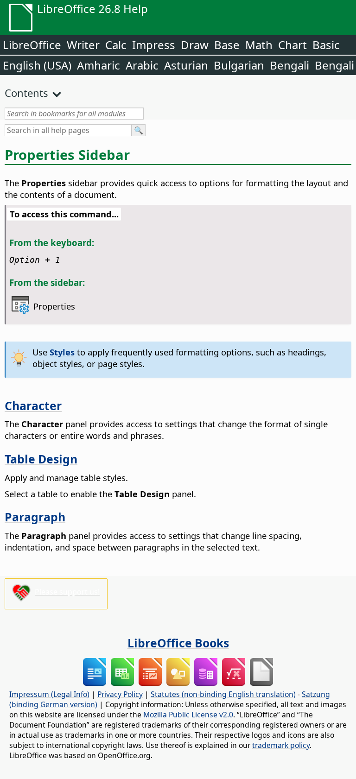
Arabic (142, 65)
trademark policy (281, 745)
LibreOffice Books (178, 643)
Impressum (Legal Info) (49, 694)
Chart (292, 44)
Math (259, 44)
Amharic (98, 65)
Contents (26, 93)
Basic (326, 44)
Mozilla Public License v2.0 (188, 714)
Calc (116, 44)
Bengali (289, 65)
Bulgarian (239, 65)
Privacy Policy (120, 694)
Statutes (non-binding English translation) (223, 694)
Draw (195, 44)
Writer (83, 44)
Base (227, 44)
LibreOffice (32, 44)
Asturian (186, 65)
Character (33, 405)
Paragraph (35, 517)
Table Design (41, 459)
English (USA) (37, 65)
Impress (153, 44)
